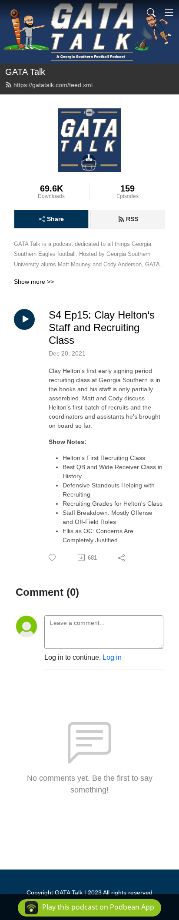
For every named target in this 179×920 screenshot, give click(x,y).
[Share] (122, 557)
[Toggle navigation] (169, 12)
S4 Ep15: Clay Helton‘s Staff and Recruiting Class (102, 327)
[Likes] (53, 557)
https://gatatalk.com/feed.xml (53, 84)
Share (55, 218)
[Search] (151, 12)
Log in (112, 657)
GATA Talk (25, 72)
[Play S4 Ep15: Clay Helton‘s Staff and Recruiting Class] (24, 319)
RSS (132, 218)
